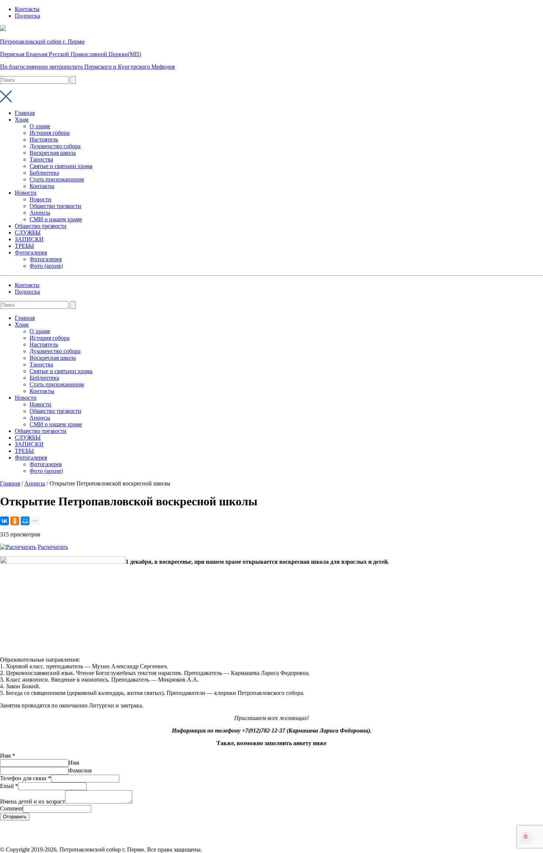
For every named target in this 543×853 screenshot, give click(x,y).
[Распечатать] (18, 547)
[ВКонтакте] (4, 520)
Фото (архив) (46, 266)
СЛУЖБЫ (28, 232)
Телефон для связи (25, 778)
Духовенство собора (55, 146)
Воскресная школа (53, 153)
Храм (21, 119)
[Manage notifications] (526, 837)
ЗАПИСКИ (29, 239)
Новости (26, 193)
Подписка (27, 16)
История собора (49, 133)
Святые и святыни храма (61, 166)
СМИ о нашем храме (56, 219)
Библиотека (44, 173)
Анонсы (40, 212)
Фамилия (80, 770)
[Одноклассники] (14, 520)
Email (9, 786)
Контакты (27, 9)
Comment (11, 808)
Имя (7, 756)
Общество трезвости (55, 206)
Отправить (15, 816)
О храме (40, 126)
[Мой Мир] (25, 520)
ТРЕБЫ (24, 246)
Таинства (41, 159)
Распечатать (53, 547)
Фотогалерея (31, 252)
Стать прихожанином (57, 179)
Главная (25, 113)
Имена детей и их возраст (32, 801)
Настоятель (44, 139)
